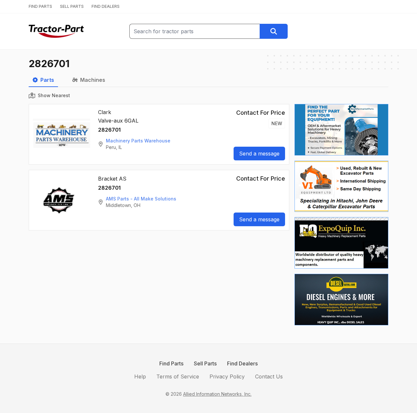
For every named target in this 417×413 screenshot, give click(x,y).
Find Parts (171, 363)
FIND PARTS (40, 6)
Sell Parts (205, 363)
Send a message (259, 153)
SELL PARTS (72, 6)
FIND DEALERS (106, 6)
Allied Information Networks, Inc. (217, 394)
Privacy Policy (227, 376)
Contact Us (269, 376)
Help (140, 376)
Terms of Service (177, 376)
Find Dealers (242, 363)
